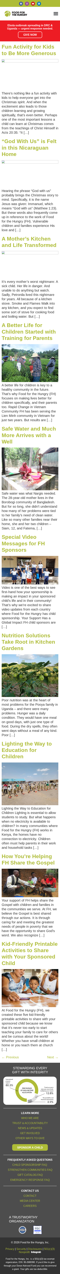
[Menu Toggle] (55, 13)
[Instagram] (27, 4)
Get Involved (30, 1133)
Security (21, 1249)
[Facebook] (21, 4)
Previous (10, 1057)
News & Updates (30, 1128)
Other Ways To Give (30, 1138)
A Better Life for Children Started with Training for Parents (29, 331)
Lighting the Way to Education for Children (27, 750)
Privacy (10, 1249)
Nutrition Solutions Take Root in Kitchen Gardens (28, 641)
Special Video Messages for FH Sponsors (23, 543)
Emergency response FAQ (30, 1180)
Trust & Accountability (30, 1123)
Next (52, 1057)
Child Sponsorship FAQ (30, 1164)
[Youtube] (33, 4)
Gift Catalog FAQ (30, 1174)
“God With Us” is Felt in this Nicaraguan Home (29, 147)
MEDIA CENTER (30, 1200)
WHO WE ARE (30, 1118)
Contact (30, 1195)
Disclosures (35, 1249)
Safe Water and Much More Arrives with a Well (29, 435)
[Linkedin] (39, 4)
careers (30, 1205)
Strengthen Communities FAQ (30, 1169)
